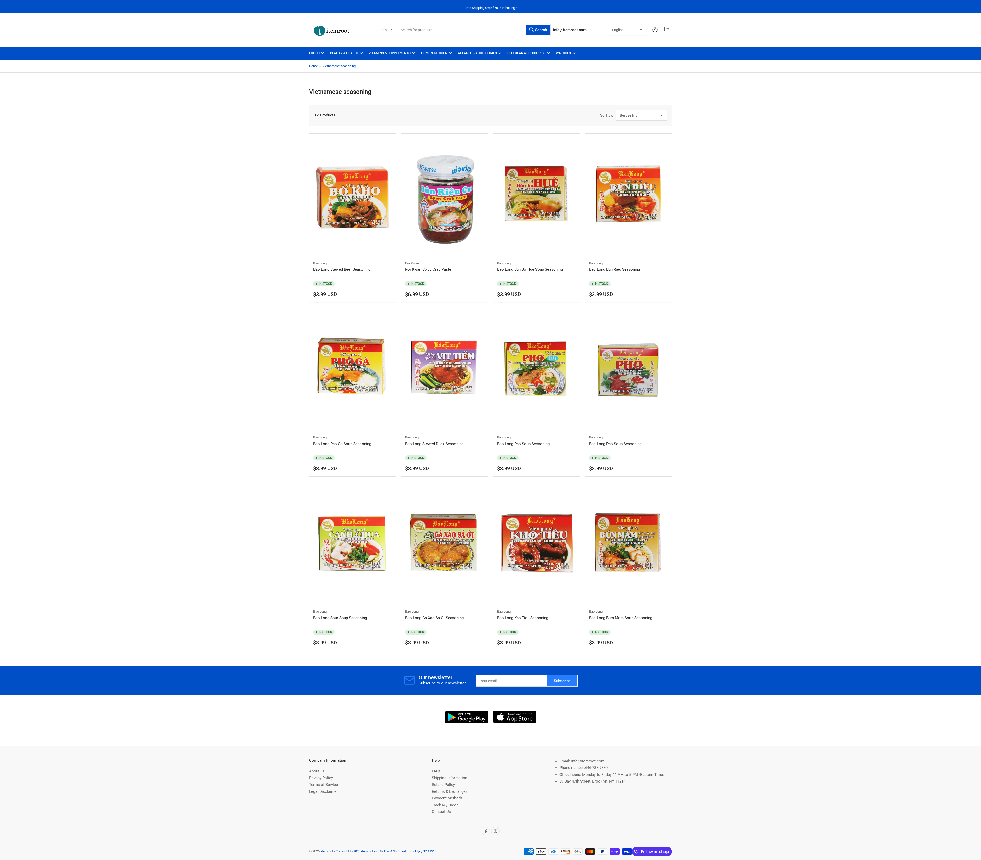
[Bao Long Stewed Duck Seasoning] (444, 371)
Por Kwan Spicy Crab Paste (428, 269)
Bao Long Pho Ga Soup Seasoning (342, 444)
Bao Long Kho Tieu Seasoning (522, 618)
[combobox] (474, 30)
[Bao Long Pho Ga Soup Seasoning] (352, 371)
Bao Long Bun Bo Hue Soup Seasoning (530, 269)
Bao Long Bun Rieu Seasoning (614, 269)
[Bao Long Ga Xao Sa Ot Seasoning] (444, 545)
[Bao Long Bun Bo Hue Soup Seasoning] (536, 197)
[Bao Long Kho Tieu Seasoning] (536, 545)
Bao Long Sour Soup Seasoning (340, 618)
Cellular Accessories (526, 53)
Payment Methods (447, 798)
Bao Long (320, 263)
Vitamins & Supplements (390, 53)
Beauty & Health (344, 53)
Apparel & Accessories (477, 53)
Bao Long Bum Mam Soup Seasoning (620, 618)
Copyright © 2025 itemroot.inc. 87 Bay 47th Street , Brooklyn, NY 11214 (386, 851)
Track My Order (445, 805)
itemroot (327, 851)
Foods (314, 53)
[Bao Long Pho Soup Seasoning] (536, 371)
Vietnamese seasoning (339, 66)
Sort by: (606, 115)
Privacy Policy (321, 778)
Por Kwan (412, 263)
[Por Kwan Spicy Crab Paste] (444, 197)
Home (313, 66)
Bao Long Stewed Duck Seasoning (434, 444)
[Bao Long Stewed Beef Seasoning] (352, 197)
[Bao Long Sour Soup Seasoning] (352, 545)
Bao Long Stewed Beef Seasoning (341, 269)
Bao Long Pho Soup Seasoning (523, 444)
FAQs (436, 771)
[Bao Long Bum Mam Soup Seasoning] (628, 545)
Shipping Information (449, 778)
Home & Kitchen (434, 53)
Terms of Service (323, 784)
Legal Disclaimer (323, 791)
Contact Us (441, 811)
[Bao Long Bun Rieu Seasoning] (628, 197)
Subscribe (562, 680)
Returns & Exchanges (450, 791)
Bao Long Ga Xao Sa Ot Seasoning (434, 618)
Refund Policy (443, 784)
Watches (563, 53)
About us (316, 771)
